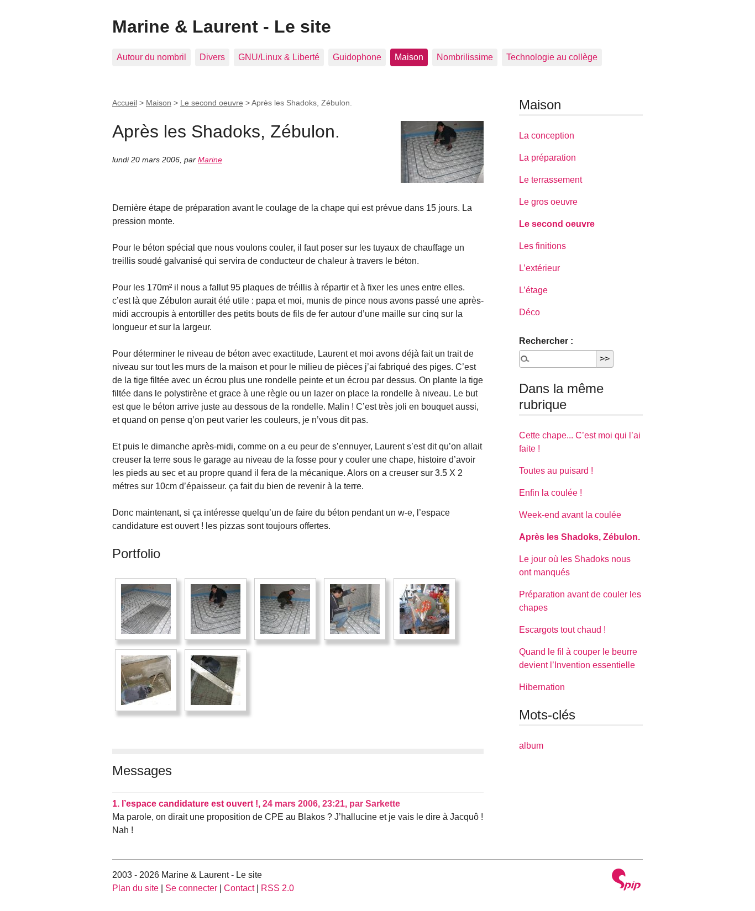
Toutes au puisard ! (556, 470)
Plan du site (135, 888)
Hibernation (542, 687)
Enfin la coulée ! (550, 492)
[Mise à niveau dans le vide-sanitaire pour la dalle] (146, 680)
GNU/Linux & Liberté (278, 57)
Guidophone (357, 57)
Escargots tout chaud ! (562, 629)
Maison (409, 57)
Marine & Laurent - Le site (221, 26)
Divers (212, 57)
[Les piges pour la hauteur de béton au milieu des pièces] (424, 609)
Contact (239, 888)
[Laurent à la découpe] (355, 609)
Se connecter (191, 888)
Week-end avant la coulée (570, 515)
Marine (210, 159)
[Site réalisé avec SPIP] (626, 880)
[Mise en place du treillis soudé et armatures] (216, 680)
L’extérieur (539, 268)
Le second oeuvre (211, 102)
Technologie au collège (551, 57)
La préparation (547, 157)
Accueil (124, 102)
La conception (546, 135)
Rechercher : (546, 341)
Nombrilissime (465, 57)
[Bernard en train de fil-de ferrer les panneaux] (285, 609)
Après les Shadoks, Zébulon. (579, 537)
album (531, 745)
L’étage (533, 290)
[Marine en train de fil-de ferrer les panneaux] (216, 609)
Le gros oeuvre (548, 201)
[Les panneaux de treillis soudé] (146, 609)
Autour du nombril (151, 57)
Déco (529, 312)
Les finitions (542, 246)
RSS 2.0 (277, 888)
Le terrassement (550, 179)
